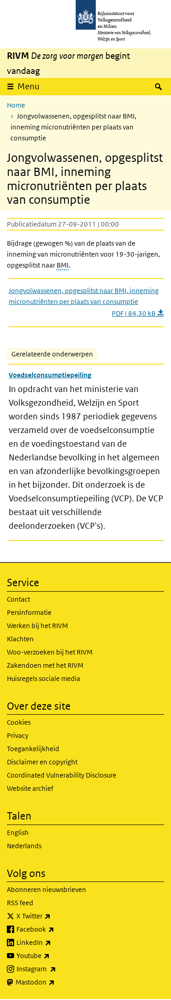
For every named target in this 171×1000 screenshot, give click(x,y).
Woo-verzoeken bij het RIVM (50, 652)
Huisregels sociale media (43, 678)
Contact (18, 599)
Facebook (55, 928)
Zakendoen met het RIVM (45, 665)
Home (16, 105)
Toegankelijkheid (33, 748)
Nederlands (24, 845)
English (18, 832)
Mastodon (55, 981)
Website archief (30, 788)
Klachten (20, 638)
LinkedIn (53, 942)
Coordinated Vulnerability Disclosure (61, 775)
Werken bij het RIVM (37, 625)
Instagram (56, 968)
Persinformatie (29, 612)
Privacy (17, 735)
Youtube (53, 955)
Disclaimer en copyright (42, 762)
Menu (28, 86)
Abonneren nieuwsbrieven (46, 889)
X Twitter (53, 915)
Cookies (19, 722)
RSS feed (20, 902)
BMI (62, 265)
